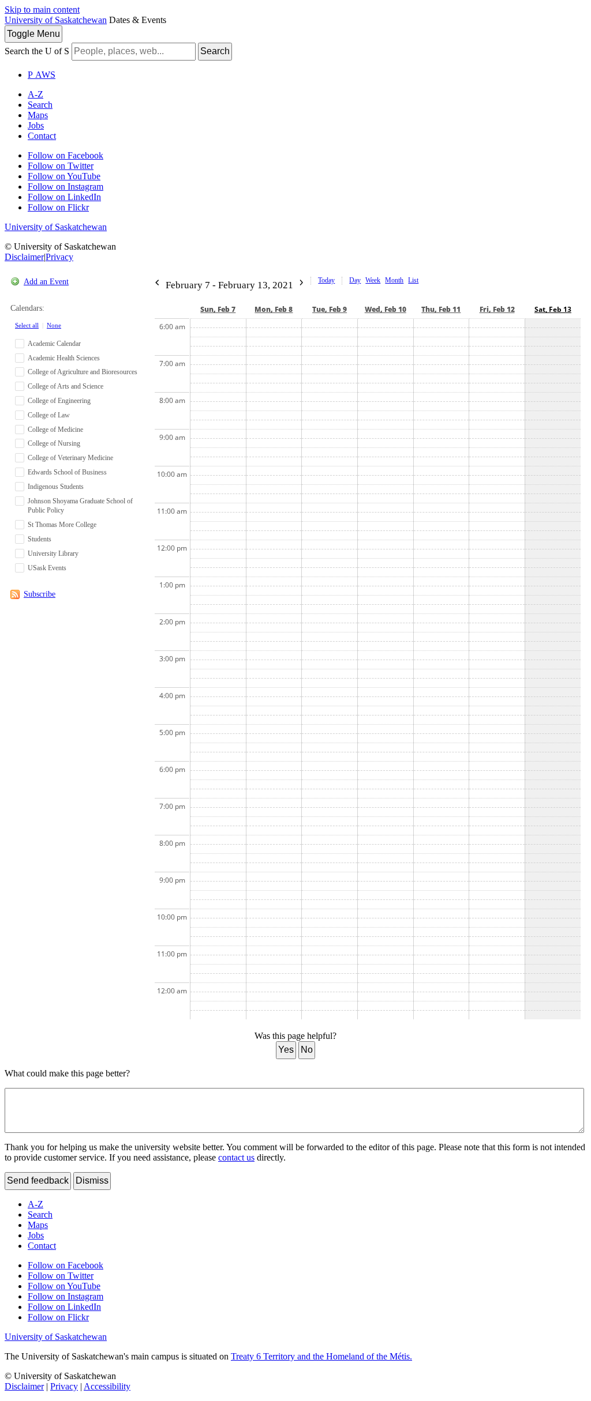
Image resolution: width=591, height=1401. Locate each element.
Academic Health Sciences (64, 358)
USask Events (47, 568)
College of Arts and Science (65, 386)
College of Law (49, 415)
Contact (42, 136)
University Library (53, 553)
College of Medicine (55, 429)
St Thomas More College (62, 525)
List (413, 280)
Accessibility (107, 1386)
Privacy (59, 257)
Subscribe (39, 594)
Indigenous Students (56, 487)
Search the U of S (37, 51)
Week (372, 280)
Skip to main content (42, 9)
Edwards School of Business (67, 472)
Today (326, 280)
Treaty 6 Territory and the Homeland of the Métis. (321, 1356)
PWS (41, 75)
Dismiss (92, 1180)
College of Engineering (59, 401)
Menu (33, 34)
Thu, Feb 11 (441, 309)
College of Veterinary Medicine (70, 458)
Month (394, 280)
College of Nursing (54, 443)
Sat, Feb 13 (552, 309)
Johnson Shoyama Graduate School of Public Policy (80, 506)
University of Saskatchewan (56, 20)
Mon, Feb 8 (274, 309)
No (307, 1049)
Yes (286, 1049)
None (54, 325)
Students (39, 539)
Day (355, 280)
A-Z (35, 94)
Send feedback (38, 1180)
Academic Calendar (54, 344)
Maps (38, 115)
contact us (236, 1157)
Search (215, 51)
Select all (27, 325)
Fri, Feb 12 (497, 309)
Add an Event (46, 281)
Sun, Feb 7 (217, 309)
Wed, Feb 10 (385, 309)
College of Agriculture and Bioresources (82, 372)
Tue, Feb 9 (329, 309)
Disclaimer (24, 257)
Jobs (36, 125)
